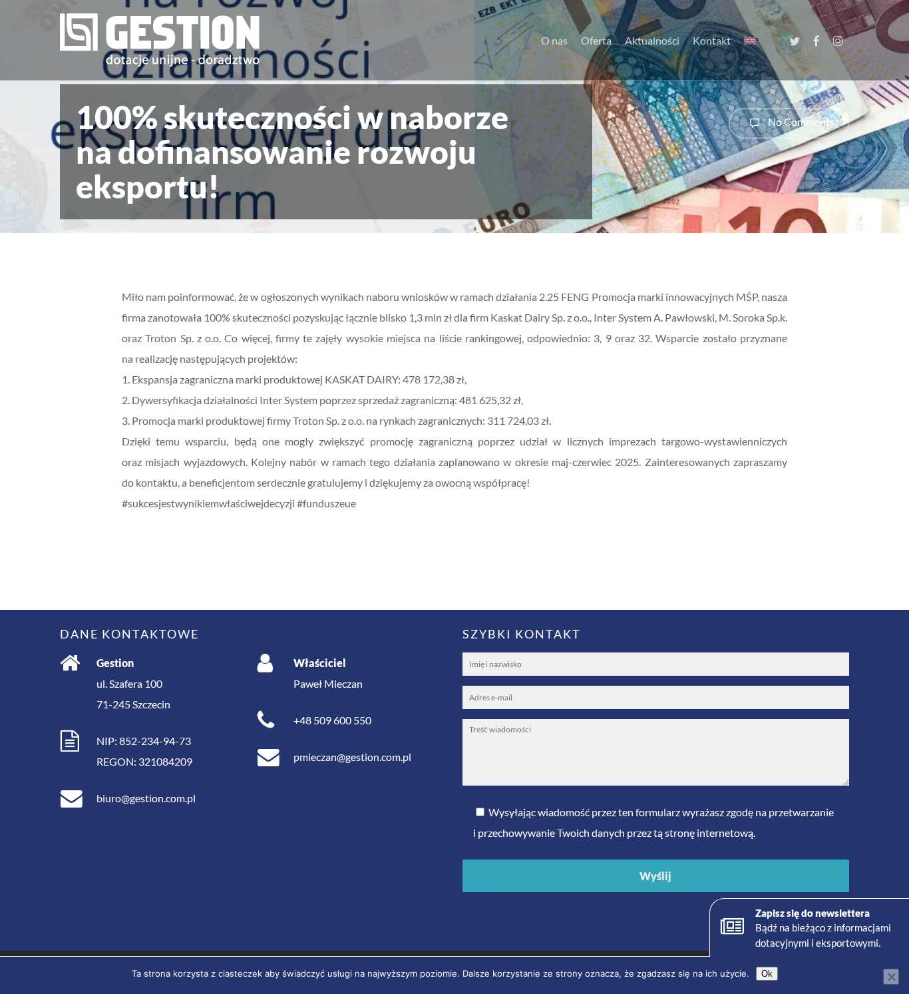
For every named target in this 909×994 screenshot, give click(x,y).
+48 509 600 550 (332, 720)
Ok (767, 974)
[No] (891, 977)
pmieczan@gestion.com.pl (352, 756)
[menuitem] (750, 40)
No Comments (800, 121)
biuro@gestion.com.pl (146, 798)
